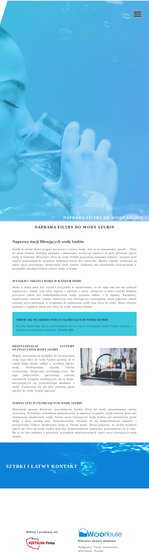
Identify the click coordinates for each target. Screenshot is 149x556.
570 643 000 (65, 330)
